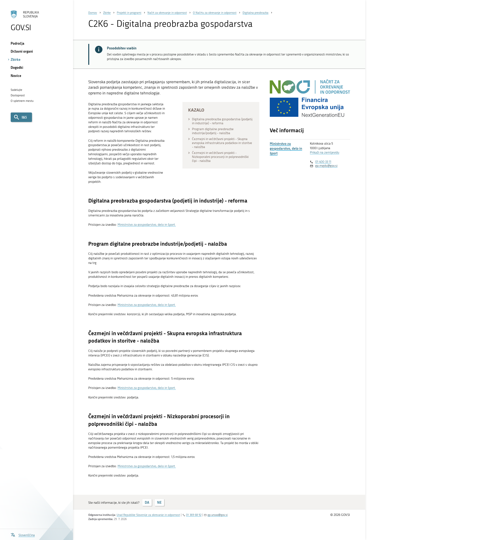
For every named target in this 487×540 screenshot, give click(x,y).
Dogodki (17, 67)
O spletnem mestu (22, 101)
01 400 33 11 (323, 162)
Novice (16, 75)
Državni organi (22, 51)
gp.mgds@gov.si (326, 166)
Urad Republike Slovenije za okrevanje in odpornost (148, 515)
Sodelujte (16, 90)
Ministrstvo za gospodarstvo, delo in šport (286, 148)
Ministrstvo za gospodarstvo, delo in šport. (147, 224)
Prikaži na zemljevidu (324, 152)
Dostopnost (18, 95)
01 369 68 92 (193, 515)
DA (147, 502)
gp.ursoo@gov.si (218, 515)
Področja (17, 43)
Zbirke (16, 59)
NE (159, 502)
